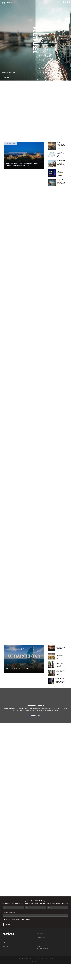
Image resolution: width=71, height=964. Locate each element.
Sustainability (40, 949)
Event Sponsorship (41, 937)
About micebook (40, 944)
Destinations (5, 946)
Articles (4, 944)
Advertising (39, 946)
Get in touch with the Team (42, 948)
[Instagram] (59, 2)
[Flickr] (64, 2)
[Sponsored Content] (24, 168)
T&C (47, 958)
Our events (39, 936)
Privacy (51, 958)
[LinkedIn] (61, 2)
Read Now (6, 77)
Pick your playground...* (9, 912)
